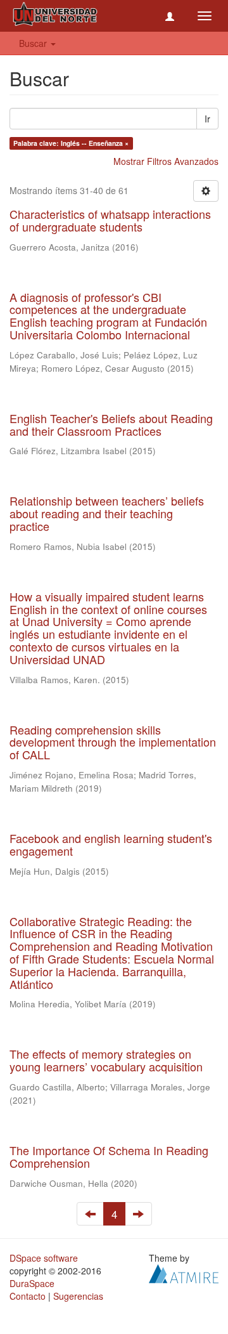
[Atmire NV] (183, 1272)
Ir (207, 118)
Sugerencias (78, 1296)
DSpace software (44, 1258)
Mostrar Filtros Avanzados (165, 161)
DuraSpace (32, 1283)
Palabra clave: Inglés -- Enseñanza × (71, 143)
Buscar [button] (34, 43)
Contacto (28, 1296)
